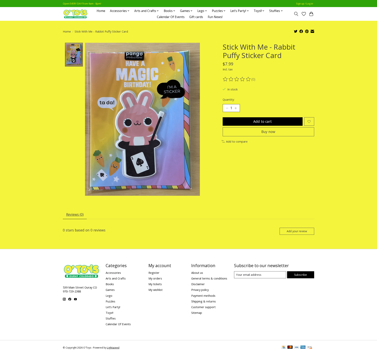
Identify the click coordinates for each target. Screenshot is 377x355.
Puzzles (110, 301)
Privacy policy (200, 290)
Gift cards (196, 17)
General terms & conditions (209, 278)
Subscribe (300, 275)
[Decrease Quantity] (227, 108)
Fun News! (215, 17)
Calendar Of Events (171, 17)
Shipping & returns (203, 301)
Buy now (268, 131)
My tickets (155, 284)
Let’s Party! (113, 307)
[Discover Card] (309, 348)
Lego (109, 296)
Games (110, 290)
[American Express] (303, 348)
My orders (155, 278)
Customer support (203, 307)
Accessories (113, 273)
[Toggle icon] (296, 13)
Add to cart (262, 121)
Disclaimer (198, 284)
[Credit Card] (283, 348)
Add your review (297, 231)
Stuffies (111, 318)
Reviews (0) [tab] (75, 214)
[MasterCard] (290, 348)
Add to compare (237, 141)
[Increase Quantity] (235, 108)
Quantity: (228, 99)
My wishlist (155, 290)
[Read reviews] (237, 79)
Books (110, 284)
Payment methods (203, 296)
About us (197, 273)
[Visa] (296, 348)
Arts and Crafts (116, 278)
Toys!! (109, 313)
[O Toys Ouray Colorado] (75, 13)
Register (153, 273)
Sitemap (196, 313)
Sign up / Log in (304, 3)
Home (101, 11)
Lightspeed (113, 347)
